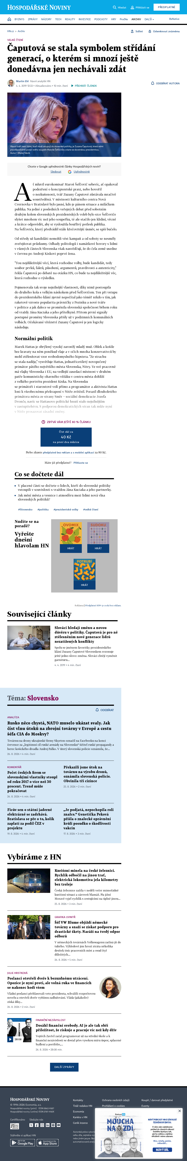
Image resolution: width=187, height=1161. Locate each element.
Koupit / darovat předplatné (157, 1100)
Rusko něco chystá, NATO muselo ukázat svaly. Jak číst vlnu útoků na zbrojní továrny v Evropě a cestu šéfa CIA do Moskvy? (59, 728)
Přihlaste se (81, 462)
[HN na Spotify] (53, 1125)
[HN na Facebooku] (37, 1125)
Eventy (145, 1106)
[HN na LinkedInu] (47, 1125)
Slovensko (43, 699)
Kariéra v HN (80, 1117)
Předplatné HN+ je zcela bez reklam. (103, 605)
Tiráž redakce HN (82, 1106)
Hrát (71, 548)
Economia (78, 1111)
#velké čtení (90, 509)
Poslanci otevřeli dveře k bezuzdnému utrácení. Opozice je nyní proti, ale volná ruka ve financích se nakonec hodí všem (49, 983)
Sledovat (56, 172)
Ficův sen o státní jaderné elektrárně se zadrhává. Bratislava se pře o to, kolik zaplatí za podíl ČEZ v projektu (30, 819)
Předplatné (166, 7)
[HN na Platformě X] (31, 1125)
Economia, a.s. (33, 1105)
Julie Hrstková (17, 972)
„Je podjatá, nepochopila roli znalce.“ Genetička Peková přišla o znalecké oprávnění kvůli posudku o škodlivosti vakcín (89, 819)
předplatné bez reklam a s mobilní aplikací (68, 452)
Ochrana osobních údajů (115, 1100)
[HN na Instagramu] (42, 1125)
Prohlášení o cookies (113, 1106)
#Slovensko (25, 509)
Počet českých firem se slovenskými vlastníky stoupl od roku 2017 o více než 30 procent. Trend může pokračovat (32, 782)
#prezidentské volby (66, 509)
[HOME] (9, 19)
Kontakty (78, 1100)
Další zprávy (64, 1066)
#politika (43, 509)
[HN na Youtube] (58, 1125)
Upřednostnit (82, 172)
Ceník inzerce (80, 1123)
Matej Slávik (24, 153)
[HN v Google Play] (22, 1142)
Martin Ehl (22, 81)
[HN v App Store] (48, 1142)
